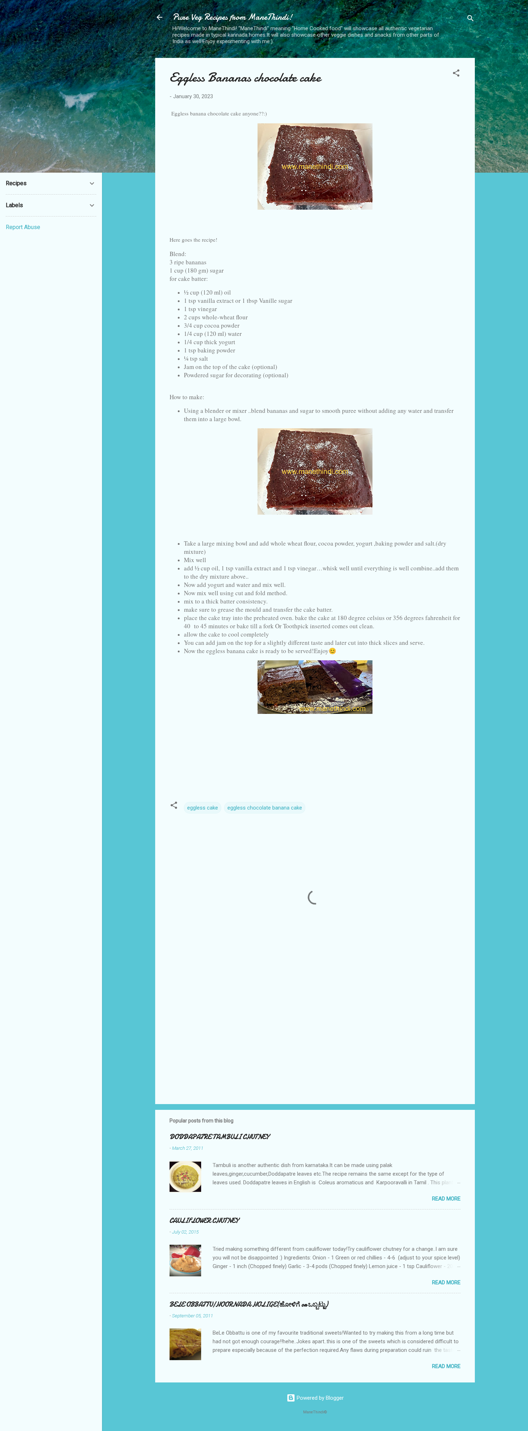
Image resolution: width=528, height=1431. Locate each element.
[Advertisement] (315, 1037)
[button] (456, 74)
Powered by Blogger (319, 1398)
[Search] (470, 20)
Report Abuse (23, 227)
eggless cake (202, 808)
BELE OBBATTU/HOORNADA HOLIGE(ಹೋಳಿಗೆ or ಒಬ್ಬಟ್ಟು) (249, 1304)
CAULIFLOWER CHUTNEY (204, 1220)
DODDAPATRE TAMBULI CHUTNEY (219, 1137)
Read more (446, 1198)
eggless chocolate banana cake (264, 808)
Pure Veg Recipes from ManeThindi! (232, 17)
